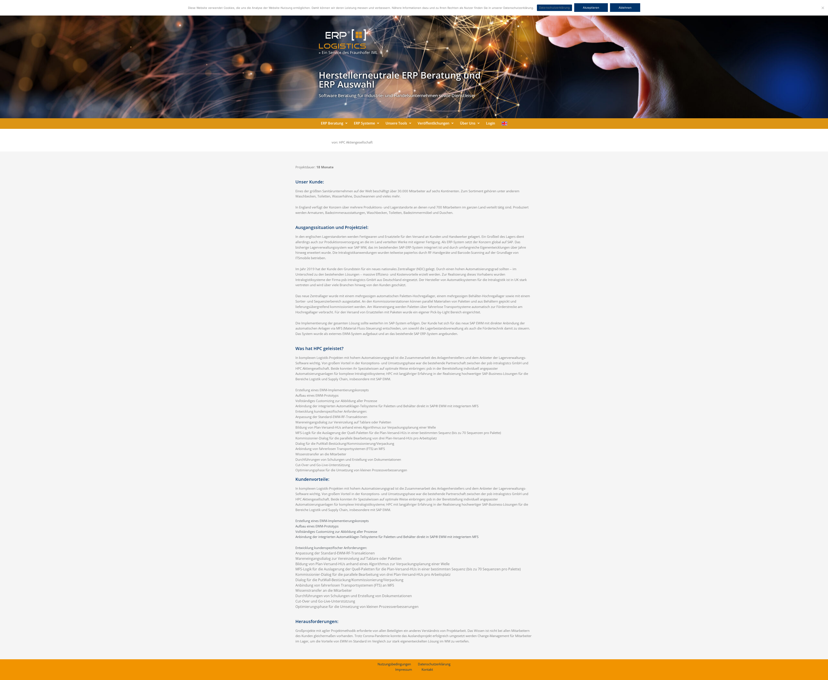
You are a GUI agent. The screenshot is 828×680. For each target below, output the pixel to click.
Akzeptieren (591, 7)
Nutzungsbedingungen (394, 664)
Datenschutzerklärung (434, 664)
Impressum (403, 669)
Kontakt (427, 669)
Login (490, 123)
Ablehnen (625, 7)
